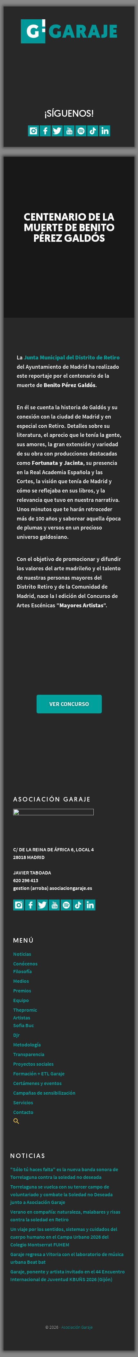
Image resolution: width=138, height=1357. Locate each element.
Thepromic (25, 1010)
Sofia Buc (23, 1025)
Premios (22, 990)
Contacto (23, 1112)
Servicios (23, 1102)
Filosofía (22, 971)
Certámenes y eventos (37, 1083)
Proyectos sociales (33, 1064)
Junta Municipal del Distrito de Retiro (72, 357)
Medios (21, 981)
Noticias (22, 954)
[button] (16, 1122)
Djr (16, 1035)
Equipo (21, 1000)
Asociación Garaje (69, 31)
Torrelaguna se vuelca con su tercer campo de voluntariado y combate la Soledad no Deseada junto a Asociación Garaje (61, 1194)
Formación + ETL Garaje (39, 1073)
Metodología (27, 1044)
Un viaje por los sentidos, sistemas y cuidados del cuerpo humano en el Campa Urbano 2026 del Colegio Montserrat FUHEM (63, 1237)
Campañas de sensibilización (44, 1093)
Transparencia (28, 1054)
